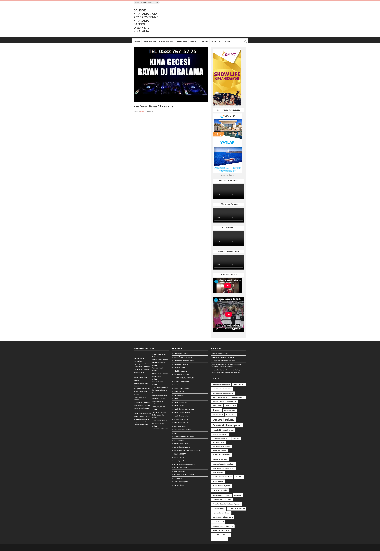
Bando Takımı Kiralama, (181, 364)
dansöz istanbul (217, 414)
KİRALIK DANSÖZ (179, 457)
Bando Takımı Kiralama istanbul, (184, 360)
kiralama (239, 477)
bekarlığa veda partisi (238, 397)
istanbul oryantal (217, 472)
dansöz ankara (229, 410)
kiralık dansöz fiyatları (221, 486)
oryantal (237, 495)
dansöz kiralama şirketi (219, 434)
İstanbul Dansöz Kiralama (182, 447)
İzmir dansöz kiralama (219, 539)
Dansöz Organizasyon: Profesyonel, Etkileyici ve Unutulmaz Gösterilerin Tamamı (227, 365)
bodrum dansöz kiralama (181, 374)
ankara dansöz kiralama (222, 389)
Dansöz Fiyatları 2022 (180, 402)
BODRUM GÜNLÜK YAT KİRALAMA (184, 378)
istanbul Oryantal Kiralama (222, 477)
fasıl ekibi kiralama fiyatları (221, 446)
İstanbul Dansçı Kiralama (181, 443)
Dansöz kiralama (223, 419)
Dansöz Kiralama (179, 405)
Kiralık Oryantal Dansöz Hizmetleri (223, 357)
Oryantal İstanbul (218, 522)
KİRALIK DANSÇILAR (180, 454)
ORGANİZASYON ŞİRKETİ (181, 468)
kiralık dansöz (218, 481)
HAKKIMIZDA (194, 41)
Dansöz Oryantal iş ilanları (182, 416)
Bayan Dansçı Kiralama (219, 397)
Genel (175, 433)
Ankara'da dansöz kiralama (221, 384)
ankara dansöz (238, 384)
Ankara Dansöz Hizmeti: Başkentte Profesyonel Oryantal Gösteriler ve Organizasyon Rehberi (227, 371)
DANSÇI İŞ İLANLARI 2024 (181, 388)
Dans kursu (177, 385)
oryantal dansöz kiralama (221, 499)
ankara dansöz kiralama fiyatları (222, 393)
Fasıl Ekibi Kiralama (180, 426)
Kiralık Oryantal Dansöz (181, 461)
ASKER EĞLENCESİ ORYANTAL (183, 357)
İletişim (227, 41)
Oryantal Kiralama (179, 471)
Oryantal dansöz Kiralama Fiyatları (226, 504)
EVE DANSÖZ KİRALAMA (181, 423)
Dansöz (176, 398)
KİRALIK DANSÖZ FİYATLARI (221, 495)
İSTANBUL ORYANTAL (221, 531)
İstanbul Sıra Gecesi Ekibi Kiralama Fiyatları (187, 450)
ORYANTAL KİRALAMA (166, 41)
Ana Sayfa (137, 41)
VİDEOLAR (204, 41)
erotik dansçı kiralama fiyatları (220, 438)
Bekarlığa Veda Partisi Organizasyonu (224, 401)
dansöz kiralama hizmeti (223, 430)
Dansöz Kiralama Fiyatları (182, 412)
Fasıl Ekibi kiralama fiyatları (182, 430)
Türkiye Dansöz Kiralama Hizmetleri (223, 360)
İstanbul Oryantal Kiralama (221, 535)
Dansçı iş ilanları (216, 405)
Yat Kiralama (178, 478)
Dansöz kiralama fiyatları (226, 425)
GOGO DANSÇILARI (179, 440)
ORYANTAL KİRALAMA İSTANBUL (184, 475)
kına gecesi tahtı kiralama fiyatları (184, 464)
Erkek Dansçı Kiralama (181, 419)
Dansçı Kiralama (179, 395)
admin (142, 111)
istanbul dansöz (220, 459)
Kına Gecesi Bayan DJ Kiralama (153, 106)
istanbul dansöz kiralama (223, 464)
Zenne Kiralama (179, 485)
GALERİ (213, 41)
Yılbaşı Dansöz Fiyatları (181, 481)
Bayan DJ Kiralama (179, 367)
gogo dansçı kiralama (219, 450)
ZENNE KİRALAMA (181, 41)
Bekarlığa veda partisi (180, 371)
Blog (220, 41)
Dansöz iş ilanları (231, 414)
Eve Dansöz (236, 438)
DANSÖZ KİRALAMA (149, 41)
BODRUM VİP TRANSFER (181, 381)
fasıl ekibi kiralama (218, 442)
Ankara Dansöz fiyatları (181, 354)
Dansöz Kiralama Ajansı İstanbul (184, 409)
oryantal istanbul (218, 509)
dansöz (216, 410)
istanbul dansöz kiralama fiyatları (223, 468)
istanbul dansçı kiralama (221, 455)
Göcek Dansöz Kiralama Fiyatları (184, 437)
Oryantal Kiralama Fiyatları (221, 513)
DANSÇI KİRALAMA (179, 392)
